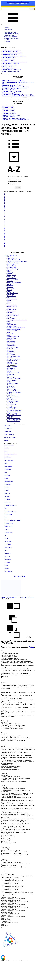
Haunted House (11, 311)
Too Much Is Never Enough (14, 410)
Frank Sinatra (7, 425)
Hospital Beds (11, 318)
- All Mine (15, 119)
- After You (8, 109)
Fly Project (7, 496)
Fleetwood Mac (8, 466)
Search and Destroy (12, 383)
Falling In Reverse (9, 445)
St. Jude (9, 394)
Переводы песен (12, 597)
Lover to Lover (11, 345)
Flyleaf (6, 538)
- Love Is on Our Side (11, 115)
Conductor (10, 287)
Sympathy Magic (11, 400)
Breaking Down (11, 275)
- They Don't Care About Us (14, 62)
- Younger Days (9, 93)
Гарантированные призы (11, 33)
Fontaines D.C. (8, 428)
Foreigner (6, 487)
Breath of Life (11, 276)
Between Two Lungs (13, 269)
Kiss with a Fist (11, 338)
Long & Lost (10, 344)
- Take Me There (8, 59)
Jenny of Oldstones (12, 330)
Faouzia (6, 440)
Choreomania (10, 285)
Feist (5, 472)
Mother (9, 353)
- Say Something (14, 88)
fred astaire (7, 556)
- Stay (13, 80)
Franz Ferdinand (8, 481)
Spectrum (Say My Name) (14, 392)
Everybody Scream (12, 299)
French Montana (8, 523)
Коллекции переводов (10, 36)
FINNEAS (7, 562)
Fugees (6, 478)
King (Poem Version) (13, 336)
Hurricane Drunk (11, 324)
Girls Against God (12, 306)
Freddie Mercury (8, 460)
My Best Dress (11, 354)
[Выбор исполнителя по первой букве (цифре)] (13, 175)
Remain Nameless (12, 380)
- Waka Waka (14, 56)
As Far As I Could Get (13, 263)
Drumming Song (11, 297)
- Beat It (9, 57)
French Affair (7, 559)
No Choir (9, 362)
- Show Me (8, 116)
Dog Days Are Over (12, 293)
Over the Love (11, 368)
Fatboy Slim (7, 553)
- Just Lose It (8, 66)
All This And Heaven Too (14, 260)
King (8, 335)
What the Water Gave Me (14, 415)
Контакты (7, 41)
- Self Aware (9, 54)
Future (5, 451)
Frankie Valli (7, 502)
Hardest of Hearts (12, 309)
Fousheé (6, 565)
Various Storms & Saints (13, 412)
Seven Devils (10, 384)
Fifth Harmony (8, 514)
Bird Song (10, 272)
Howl (8, 321)
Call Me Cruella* (11, 278)
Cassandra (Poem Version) (14, 282)
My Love (9, 357)
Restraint (9, 381)
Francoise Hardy (8, 532)
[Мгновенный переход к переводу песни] (13, 162)
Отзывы (6, 39)
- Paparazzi (8, 68)
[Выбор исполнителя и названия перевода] (13, 149)
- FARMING (9, 89)
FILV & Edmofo (8, 526)
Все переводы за (19, 98)
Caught (9, 284)
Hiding (9, 317)
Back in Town (11, 264)
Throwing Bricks (11, 407)
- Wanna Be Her (8, 106)
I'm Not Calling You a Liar (14, 329)
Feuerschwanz (8, 541)
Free (8, 303)
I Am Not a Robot (12, 326)
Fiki (5, 535)
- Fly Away (8, 112)
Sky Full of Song (11, 389)
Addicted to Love (12, 258)
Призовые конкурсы (10, 32)
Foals (5, 508)
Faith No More (8, 547)
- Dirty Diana (10, 63)
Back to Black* (11, 266)
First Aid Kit (7, 544)
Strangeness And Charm (13, 397)
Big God (9, 270)
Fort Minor (7, 499)
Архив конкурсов (9, 35)
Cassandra (10, 281)
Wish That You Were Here (14, 419)
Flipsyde (6, 529)
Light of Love (11, 342)
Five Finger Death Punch (10, 454)
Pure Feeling (10, 375)
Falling (9, 300)
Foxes (5, 517)
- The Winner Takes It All (10, 71)
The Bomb (10, 403)
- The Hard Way (12, 53)
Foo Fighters (7, 469)
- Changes (8, 110)
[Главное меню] (13, 23)
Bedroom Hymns (11, 267)
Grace (9, 308)
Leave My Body (11, 341)
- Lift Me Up (9, 113)
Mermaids (10, 348)
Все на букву (19, 576)
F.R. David (7, 475)
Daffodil (9, 290)
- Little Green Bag (17, 94)
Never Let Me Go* (12, 360)
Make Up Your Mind (12, 347)
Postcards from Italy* (13, 372)
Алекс (31, 647)
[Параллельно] (13, 611)
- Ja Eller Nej (13, 85)
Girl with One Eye (12, 305)
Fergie (5, 463)
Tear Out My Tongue (13, 401)
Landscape (10, 339)
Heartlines (10, 312)
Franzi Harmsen (8, 571)
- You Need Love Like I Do (18, 96)
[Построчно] (13, 624)
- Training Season (9, 65)
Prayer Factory (11, 374)
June (8, 332)
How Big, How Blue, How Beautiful (17, 320)
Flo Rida (6, 448)
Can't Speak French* (12, 279)
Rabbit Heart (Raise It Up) (14, 378)
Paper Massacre (11, 369)
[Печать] (27, 637)
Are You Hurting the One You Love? (17, 261)
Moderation (10, 350)
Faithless (6, 568)
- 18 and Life (8, 107)
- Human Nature (11, 69)
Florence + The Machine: (10, 255)
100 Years (10, 257)
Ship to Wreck (11, 387)
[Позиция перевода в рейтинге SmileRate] (30, 637)
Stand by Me (10, 395)
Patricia (9, 371)
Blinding (9, 273)
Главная (6, 27)
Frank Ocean (7, 457)
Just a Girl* (10, 333)
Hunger (9, 323)
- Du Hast (8, 60)
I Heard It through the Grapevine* (16, 327)
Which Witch (10, 416)
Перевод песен (8, 29)
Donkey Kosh (11, 294)
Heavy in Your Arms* (13, 315)
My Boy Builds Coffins (13, 356)
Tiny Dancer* (11, 409)
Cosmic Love (10, 288)
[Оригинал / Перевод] (13, 637)
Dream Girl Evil (11, 296)
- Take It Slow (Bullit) (15, 86)
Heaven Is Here (11, 314)
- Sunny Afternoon (13, 118)
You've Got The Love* (13, 421)
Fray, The (6, 490)
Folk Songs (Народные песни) (12, 520)
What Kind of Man (12, 413)
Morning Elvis (11, 351)
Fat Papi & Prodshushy (10, 437)
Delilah (9, 291)
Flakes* (9, 302)
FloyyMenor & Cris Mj (10, 511)
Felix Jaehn (7, 493)
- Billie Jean (10, 51)
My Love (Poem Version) (14, 359)
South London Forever (13, 391)
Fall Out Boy (7, 431)
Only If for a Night (12, 366)
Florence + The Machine (27, 597)
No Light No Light (12, 363)
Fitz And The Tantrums (10, 505)
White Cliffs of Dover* (13, 418)
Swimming (10, 398)
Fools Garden (7, 484)
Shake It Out (10, 386)
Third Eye (10, 406)
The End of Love (11, 404)
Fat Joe (6, 550)
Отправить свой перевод (11, 38)
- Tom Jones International (12, 91)
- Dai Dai (11, 50)
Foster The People (9, 434)
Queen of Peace (11, 377)
